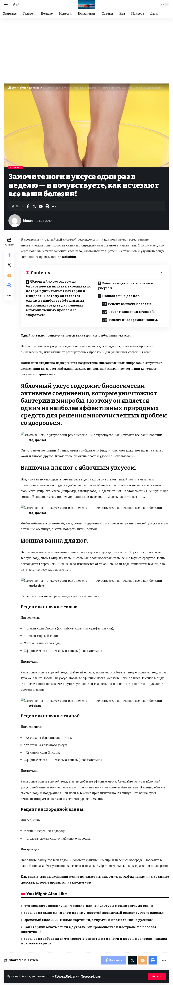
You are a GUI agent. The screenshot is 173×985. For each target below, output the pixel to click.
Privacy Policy (65, 976)
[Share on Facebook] (28, 206)
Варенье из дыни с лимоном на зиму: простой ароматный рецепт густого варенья (93, 913)
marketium (36, 585)
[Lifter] (86, 4)
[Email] (41, 206)
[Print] (47, 206)
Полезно (16, 167)
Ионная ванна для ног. (121, 296)
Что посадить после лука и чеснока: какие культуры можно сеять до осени (88, 906)
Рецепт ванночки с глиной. (131, 312)
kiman (28, 221)
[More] (54, 206)
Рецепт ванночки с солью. (130, 304)
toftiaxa (34, 705)
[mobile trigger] (7, 4)
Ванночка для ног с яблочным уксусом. (126, 285)
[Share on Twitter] (34, 206)
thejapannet (37, 440)
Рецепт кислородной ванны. (133, 320)
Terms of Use (91, 976)
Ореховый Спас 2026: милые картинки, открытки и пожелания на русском (88, 920)
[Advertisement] (86, 49)
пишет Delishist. (64, 257)
